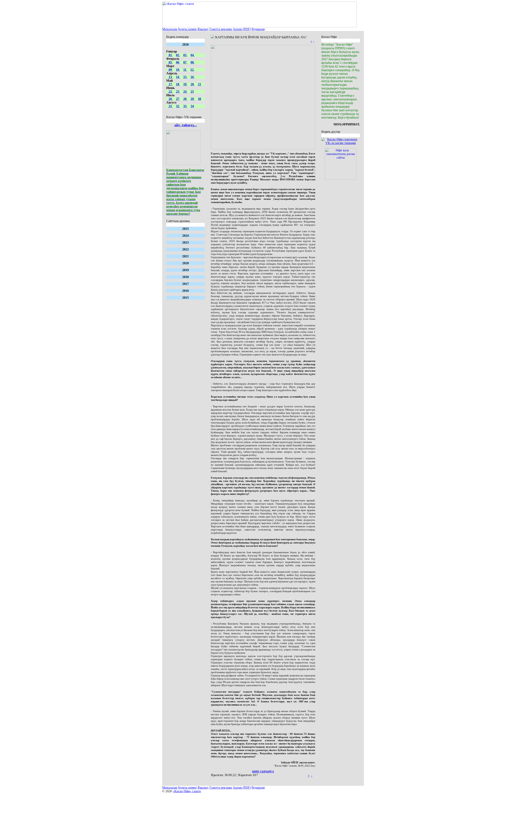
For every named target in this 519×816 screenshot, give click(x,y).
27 (178, 99)
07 (185, 62)
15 (185, 77)
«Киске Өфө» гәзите (187, 791)
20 (193, 84)
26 (170, 99)
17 (170, 84)
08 (193, 62)
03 (185, 55)
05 (170, 62)
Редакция (258, 29)
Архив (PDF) (242, 29)
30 (199, 99)
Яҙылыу (203, 29)
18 (178, 84)
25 (192, 91)
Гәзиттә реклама (220, 29)
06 (178, 62)
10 (178, 69)
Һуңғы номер (187, 29)
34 (192, 106)
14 (178, 77)
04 (193, 55)
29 (193, 99)
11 (185, 69)
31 (170, 106)
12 (192, 69)
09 (170, 69)
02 (178, 55)
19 (185, 84)
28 (185, 99)
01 (170, 55)
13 (170, 77)
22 (170, 91)
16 (193, 77)
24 (185, 91)
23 (178, 91)
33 (185, 106)
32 (178, 106)
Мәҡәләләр (169, 29)
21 (199, 84)
